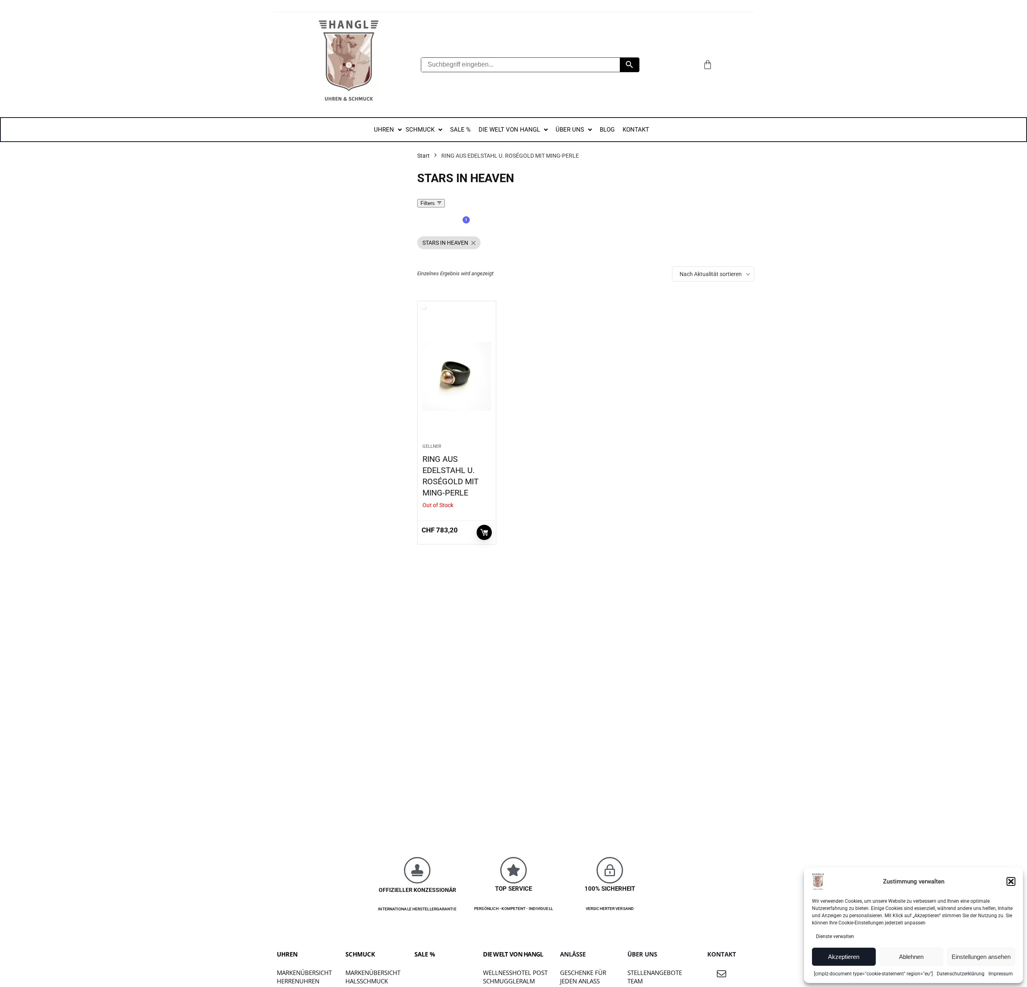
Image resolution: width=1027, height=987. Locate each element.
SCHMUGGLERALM (509, 981)
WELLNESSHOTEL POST (515, 973)
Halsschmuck (366, 981)
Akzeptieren (843, 956)
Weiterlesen (484, 532)
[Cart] (707, 64)
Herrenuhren (298, 981)
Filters (428, 203)
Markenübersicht (304, 973)
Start (423, 155)
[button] (1011, 881)
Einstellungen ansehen (981, 956)
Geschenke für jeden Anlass (583, 977)
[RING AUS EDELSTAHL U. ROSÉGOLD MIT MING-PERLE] (456, 376)
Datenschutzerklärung (960, 974)
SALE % (424, 954)
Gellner (431, 446)
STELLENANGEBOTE (654, 973)
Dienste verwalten (835, 936)
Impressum (1000, 974)
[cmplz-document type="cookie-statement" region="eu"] (873, 974)
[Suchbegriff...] (629, 65)
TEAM (635, 981)
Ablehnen (911, 956)
